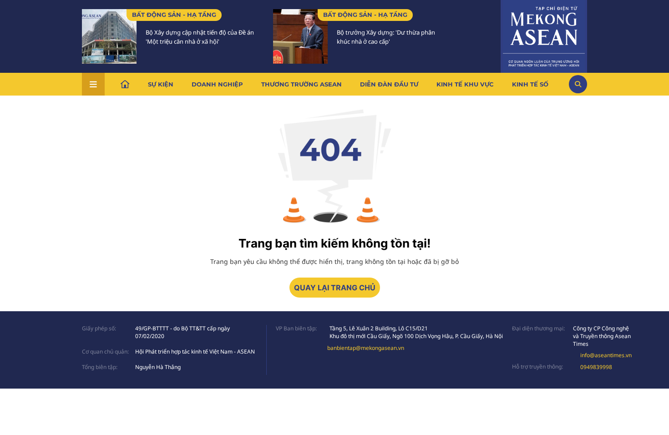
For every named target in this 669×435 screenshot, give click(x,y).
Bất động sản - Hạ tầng (174, 14)
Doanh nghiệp (217, 84)
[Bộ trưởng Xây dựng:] (300, 36)
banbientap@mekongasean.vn (365, 348)
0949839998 (596, 367)
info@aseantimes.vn (606, 355)
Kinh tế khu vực (465, 84)
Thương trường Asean (301, 84)
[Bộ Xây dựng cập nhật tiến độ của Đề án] (109, 36)
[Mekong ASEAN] (544, 35)
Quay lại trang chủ (334, 287)
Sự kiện (160, 84)
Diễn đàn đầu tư (389, 84)
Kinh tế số (530, 84)
